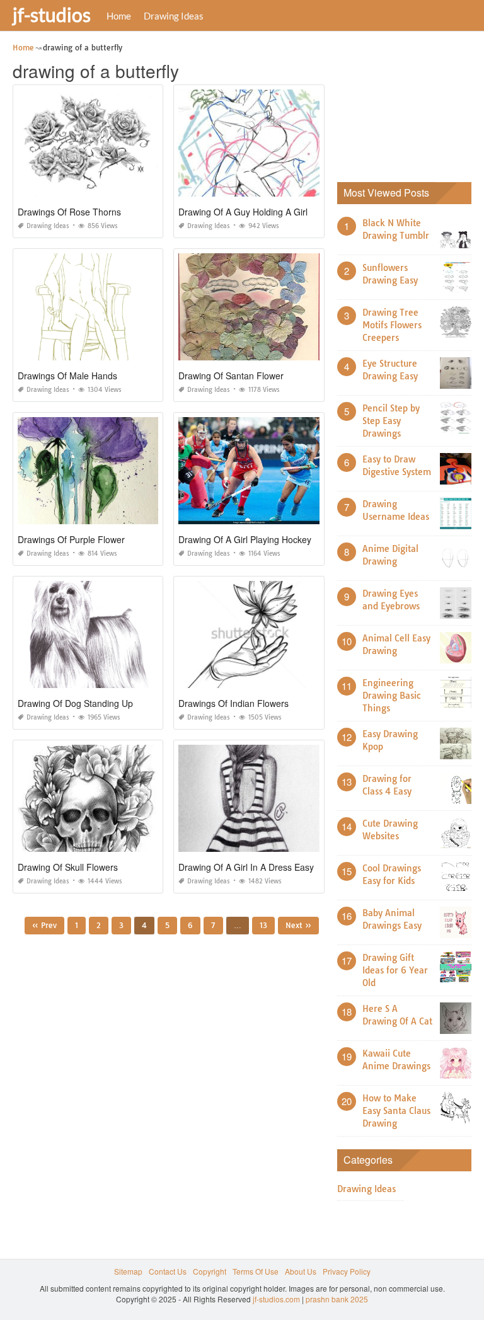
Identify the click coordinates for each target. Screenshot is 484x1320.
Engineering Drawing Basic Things (391, 695)
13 (263, 925)
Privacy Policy (347, 1271)
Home (119, 15)
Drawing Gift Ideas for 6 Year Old (395, 970)
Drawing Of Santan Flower (231, 375)
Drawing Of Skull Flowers (68, 867)
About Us (300, 1271)
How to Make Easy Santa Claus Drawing (396, 1111)
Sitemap (128, 1271)
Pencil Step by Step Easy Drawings (391, 421)
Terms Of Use (256, 1271)
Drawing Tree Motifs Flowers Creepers (392, 325)
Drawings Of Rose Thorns (69, 211)
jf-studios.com (276, 1299)
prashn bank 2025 (337, 1299)
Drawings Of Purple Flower (71, 539)
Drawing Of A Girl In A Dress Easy (246, 867)
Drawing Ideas (174, 15)
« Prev (44, 925)
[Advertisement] (410, 104)
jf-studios (52, 14)
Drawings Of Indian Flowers (233, 703)
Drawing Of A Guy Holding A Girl (243, 211)
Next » (298, 925)
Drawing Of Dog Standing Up (75, 703)
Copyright (209, 1271)
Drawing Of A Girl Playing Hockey (244, 539)
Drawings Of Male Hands (67, 375)
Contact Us (168, 1271)
